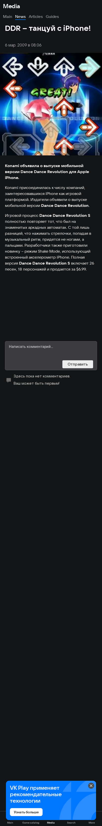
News (20, 16)
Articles (36, 16)
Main (7, 16)
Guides (52, 16)
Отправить (78, 364)
